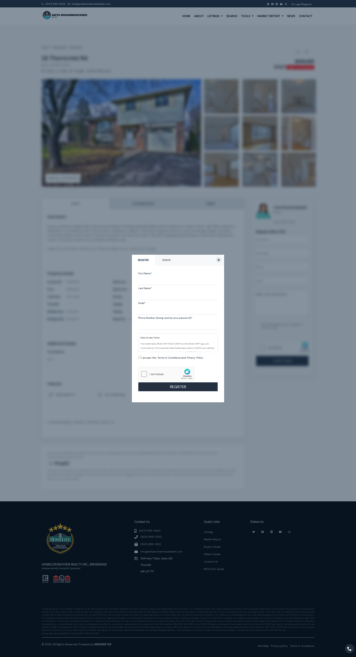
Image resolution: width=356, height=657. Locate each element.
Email (141, 303)
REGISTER (178, 386)
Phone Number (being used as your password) (165, 318)
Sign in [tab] (166, 260)
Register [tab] (143, 260)
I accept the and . (172, 357)
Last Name (145, 288)
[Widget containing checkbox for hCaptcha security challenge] (166, 374)
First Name (145, 273)
